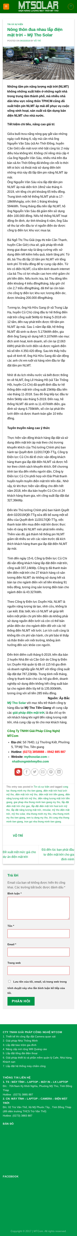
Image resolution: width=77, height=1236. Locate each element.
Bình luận (14, 893)
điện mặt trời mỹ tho (26, 794)
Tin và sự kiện (15, 24)
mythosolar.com (35, 756)
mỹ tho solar (18, 813)
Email (11, 944)
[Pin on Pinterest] (51, 772)
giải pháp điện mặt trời (28, 712)
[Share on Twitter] (34, 772)
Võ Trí (37, 41)
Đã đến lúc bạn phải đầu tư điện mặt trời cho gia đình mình (58, 854)
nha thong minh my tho (38, 813)
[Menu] (6, 7)
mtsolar (46, 809)
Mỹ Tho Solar (17, 702)
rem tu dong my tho (37, 817)
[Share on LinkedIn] (59, 772)
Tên (10, 925)
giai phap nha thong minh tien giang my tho (37, 802)
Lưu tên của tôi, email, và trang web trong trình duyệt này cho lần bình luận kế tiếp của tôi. (37, 987)
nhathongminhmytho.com (30, 761)
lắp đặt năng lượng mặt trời (26, 809)
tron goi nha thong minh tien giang (42, 821)
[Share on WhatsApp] (18, 772)
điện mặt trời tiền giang (51, 794)
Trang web (14, 962)
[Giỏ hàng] (71, 7)
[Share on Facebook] (26, 772)
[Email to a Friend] (43, 772)
